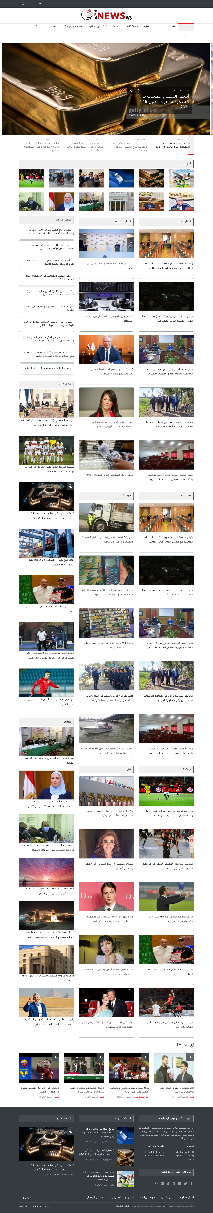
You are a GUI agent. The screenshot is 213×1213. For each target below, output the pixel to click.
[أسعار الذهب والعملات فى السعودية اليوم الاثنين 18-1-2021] (151, 178)
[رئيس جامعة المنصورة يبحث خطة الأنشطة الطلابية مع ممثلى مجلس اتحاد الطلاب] (166, 243)
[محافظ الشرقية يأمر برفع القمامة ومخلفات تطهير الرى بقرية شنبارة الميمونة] (166, 402)
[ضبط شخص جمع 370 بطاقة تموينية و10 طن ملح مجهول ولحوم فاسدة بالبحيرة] (106, 570)
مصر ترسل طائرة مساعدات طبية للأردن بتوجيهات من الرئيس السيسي (98, 1155)
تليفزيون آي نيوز (97, 26)
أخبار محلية (187, 1197)
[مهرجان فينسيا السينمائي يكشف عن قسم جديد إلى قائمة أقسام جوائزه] (106, 791)
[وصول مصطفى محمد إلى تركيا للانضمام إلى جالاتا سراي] (129, 1068)
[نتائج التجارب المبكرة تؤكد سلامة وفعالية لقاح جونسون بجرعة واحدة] (121, 178)
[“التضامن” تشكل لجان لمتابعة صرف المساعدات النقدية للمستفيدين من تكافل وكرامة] (61, 201)
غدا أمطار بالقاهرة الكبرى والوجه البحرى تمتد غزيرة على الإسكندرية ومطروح (98, 1176)
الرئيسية (186, 26)
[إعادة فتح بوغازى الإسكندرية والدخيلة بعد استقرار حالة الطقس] (46, 543)
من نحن (48, 1207)
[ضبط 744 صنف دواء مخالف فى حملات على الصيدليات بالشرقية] (106, 623)
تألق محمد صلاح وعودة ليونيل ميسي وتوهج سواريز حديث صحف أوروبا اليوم (40, 1085)
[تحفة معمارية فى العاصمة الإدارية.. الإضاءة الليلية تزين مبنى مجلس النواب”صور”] (46, 496)
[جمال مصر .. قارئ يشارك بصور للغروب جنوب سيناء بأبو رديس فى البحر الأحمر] (46, 872)
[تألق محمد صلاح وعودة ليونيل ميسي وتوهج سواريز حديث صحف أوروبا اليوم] (39, 1064)
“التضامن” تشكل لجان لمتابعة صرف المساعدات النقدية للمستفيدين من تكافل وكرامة (51, 807)
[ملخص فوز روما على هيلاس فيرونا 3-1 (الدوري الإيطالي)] (84, 1068)
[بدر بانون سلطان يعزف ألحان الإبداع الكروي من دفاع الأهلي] (46, 682)
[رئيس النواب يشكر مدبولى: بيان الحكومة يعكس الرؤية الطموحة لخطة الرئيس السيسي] (181, 201)
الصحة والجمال (96, 1197)
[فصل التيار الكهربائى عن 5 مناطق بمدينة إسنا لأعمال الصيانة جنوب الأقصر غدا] (166, 296)
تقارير (146, 26)
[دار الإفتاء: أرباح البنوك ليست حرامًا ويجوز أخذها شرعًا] (46, 959)
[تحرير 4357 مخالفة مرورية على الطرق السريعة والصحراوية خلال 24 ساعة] (106, 517)
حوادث (116, 26)
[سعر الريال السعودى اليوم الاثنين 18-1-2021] (106, 455)
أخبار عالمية (58, 1175)
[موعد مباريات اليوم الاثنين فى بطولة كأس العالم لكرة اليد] (166, 1002)
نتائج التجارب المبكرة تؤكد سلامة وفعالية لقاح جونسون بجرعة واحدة (162, 102)
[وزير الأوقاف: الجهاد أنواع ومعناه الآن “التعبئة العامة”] (91, 201)
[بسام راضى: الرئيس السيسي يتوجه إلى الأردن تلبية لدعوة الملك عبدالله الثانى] (91, 178)
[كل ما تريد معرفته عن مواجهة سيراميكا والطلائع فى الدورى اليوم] (166, 896)
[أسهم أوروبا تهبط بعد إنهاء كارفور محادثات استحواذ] (106, 296)
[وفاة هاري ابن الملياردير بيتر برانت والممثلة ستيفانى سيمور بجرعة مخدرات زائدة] (106, 896)
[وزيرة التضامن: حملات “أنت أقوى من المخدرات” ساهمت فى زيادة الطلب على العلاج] (46, 1002)
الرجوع (27, 1197)
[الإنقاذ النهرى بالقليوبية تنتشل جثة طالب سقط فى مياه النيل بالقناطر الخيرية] (106, 728)
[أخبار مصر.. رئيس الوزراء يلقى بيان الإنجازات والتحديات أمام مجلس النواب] (151, 201)
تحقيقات (54, 26)
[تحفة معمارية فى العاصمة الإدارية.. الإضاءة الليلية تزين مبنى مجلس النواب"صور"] (46, 1144)
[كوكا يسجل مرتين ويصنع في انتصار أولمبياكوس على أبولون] (174, 1068)
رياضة (40, 26)
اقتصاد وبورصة (74, 26)
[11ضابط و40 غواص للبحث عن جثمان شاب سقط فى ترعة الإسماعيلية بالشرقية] (106, 675)
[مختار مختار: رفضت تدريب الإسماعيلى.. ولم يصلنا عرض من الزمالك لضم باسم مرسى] (46, 636)
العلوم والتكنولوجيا (123, 1197)
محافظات (131, 26)
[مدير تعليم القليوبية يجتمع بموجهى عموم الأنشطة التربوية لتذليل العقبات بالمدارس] (166, 349)
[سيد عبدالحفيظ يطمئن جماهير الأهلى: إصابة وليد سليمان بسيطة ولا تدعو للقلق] (31, 178)
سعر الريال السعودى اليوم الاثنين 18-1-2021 (109, 475)
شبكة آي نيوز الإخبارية (164, 1206)
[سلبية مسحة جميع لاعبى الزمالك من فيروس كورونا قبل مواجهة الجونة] (46, 450)
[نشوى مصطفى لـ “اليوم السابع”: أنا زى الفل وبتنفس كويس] (106, 843)
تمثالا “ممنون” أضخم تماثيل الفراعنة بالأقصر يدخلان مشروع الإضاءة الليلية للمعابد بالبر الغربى (49, 937)
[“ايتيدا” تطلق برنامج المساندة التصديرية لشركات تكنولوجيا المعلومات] (106, 349)
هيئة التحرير (36, 1207)
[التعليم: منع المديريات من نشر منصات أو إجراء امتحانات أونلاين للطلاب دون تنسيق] (121, 201)
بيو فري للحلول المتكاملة (126, 1206)
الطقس (110, 1185)
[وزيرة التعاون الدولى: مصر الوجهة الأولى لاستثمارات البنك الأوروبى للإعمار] (106, 402)
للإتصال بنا (23, 1207)
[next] (138, 90)
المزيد (187, 34)
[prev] (131, 90)
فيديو (46, 1094)
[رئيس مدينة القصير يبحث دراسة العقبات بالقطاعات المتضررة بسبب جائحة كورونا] (166, 455)
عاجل (172, 26)
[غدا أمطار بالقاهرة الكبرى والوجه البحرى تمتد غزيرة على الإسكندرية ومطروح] (61, 178)
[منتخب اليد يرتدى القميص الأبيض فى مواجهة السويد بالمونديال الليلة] (166, 843)
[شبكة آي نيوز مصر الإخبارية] (106, 18)
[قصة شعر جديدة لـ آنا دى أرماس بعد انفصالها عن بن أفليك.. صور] (106, 949)
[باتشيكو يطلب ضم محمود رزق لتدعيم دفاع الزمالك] (166, 949)
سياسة (159, 26)
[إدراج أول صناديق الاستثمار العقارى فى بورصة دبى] (106, 243)
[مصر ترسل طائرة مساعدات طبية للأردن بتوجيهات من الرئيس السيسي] (181, 178)
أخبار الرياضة (54, 1094)
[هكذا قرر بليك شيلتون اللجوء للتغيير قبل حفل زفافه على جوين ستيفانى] (106, 1002)
